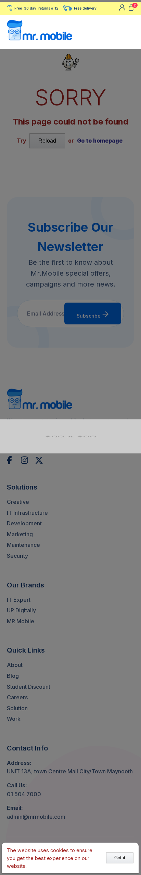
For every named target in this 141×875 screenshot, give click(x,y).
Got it (119, 857)
